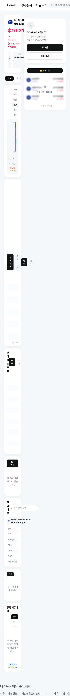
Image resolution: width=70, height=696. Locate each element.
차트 (9, 78)
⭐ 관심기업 (45, 70)
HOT (14, 622)
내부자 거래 (12, 463)
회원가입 (45, 55)
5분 (15, 94)
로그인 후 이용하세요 (45, 92)
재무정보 (20, 78)
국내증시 (26, 5)
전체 (10, 574)
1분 (15, 89)
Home (11, 5)
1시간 (14, 99)
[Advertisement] (35, 216)
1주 (15, 110)
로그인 (45, 47)
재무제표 (10, 262)
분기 (31, 262)
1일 (15, 105)
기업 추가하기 (46, 106)
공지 (14, 627)
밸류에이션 (17, 262)
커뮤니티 (41, 5)
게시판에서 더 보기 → (12, 666)
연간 (24, 262)
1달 (15, 115)
